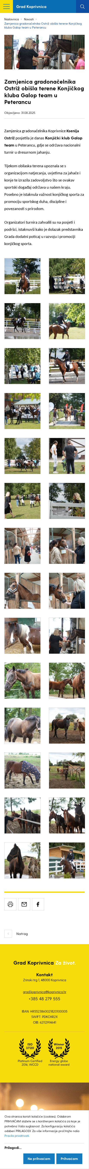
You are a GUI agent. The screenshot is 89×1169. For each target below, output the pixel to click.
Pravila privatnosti (17, 1135)
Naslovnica (11, 19)
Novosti (29, 19)
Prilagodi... (13, 1147)
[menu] (6, 6)
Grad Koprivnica (31, 6)
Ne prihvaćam (39, 1158)
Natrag (22, 934)
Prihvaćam (69, 1158)
